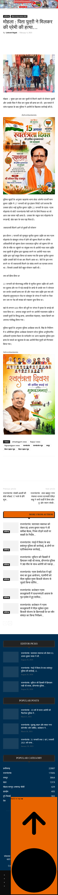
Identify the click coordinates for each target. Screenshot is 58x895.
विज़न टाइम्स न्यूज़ (23, 449)
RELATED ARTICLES (16, 515)
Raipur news (35, 442)
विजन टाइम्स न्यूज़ (9, 449)
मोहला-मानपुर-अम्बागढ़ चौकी (19, 16)
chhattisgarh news (19, 442)
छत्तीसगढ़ (6, 16)
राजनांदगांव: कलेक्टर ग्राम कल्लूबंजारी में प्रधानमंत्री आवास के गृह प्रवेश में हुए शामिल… (36, 593)
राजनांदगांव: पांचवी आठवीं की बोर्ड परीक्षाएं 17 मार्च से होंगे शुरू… (14, 496)
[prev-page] (5, 623)
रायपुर (48, 445)
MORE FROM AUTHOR (41, 515)
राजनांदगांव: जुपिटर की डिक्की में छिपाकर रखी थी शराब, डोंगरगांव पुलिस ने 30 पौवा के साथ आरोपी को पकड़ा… (37, 561)
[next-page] (10, 623)
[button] (5, 4)
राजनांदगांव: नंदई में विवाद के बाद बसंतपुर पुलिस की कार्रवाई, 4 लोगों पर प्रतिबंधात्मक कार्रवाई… (37, 546)
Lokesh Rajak (11, 32)
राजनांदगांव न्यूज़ (38, 445)
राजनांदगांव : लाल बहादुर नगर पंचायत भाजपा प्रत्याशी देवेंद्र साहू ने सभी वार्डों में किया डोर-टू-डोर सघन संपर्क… (43, 498)
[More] (49, 43)
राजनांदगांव (26, 445)
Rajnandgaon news (12, 445)
